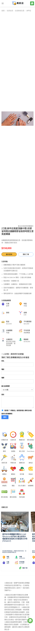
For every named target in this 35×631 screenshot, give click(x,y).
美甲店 (28, 10)
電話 (2, 369)
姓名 (2, 361)
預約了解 (26, 254)
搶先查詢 (9, 254)
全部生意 (10, 10)
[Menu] (2, 3)
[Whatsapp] (30, 620)
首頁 (3, 10)
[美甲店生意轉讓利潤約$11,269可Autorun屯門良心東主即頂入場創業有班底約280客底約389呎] (15, 522)
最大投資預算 (5, 386)
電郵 (2, 378)
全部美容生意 (19, 10)
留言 (2, 394)
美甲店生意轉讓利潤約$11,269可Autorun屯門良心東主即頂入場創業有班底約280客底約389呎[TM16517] (14, 537)
